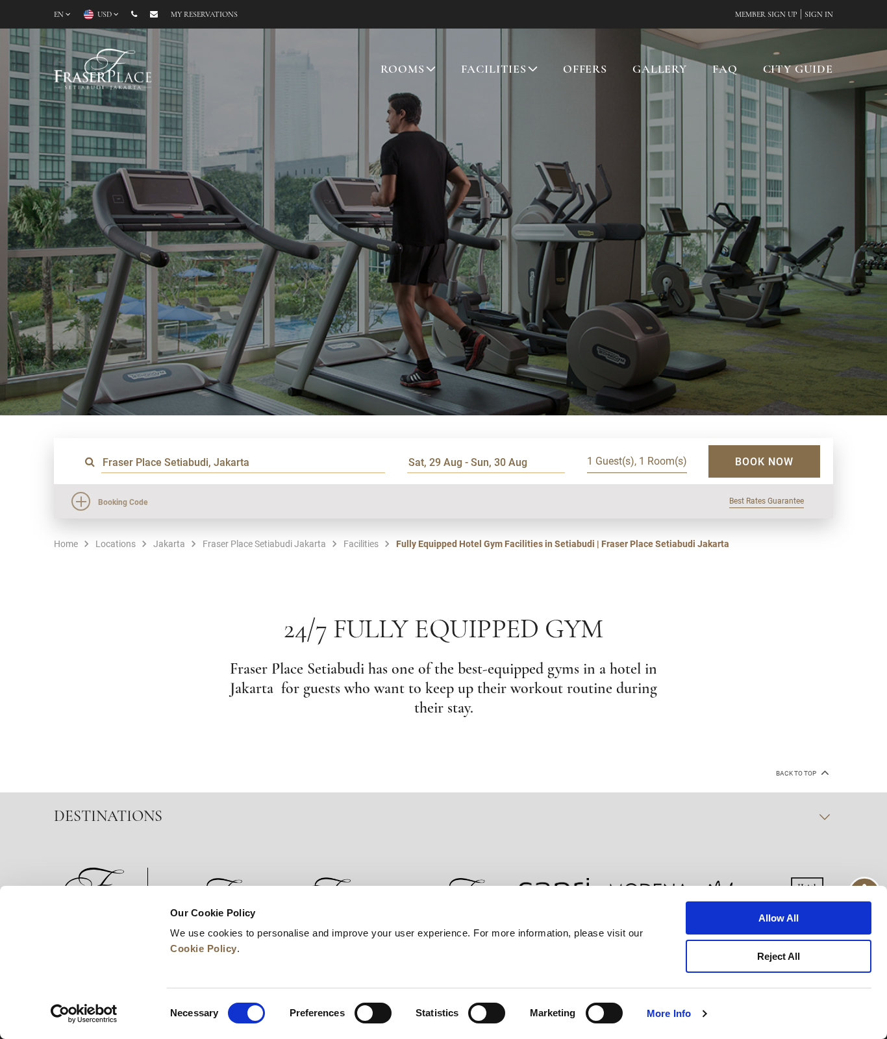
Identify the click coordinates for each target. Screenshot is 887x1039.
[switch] (373, 1013)
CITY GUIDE (798, 70)
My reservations (204, 15)
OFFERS (585, 70)
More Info (669, 1013)
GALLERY (659, 70)
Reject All (778, 956)
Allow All (778, 917)
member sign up (766, 15)
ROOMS (402, 70)
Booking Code (122, 501)
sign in (819, 15)
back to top (797, 773)
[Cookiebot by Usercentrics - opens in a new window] (84, 1013)
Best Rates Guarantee (766, 500)
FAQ (725, 70)
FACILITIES (494, 70)
